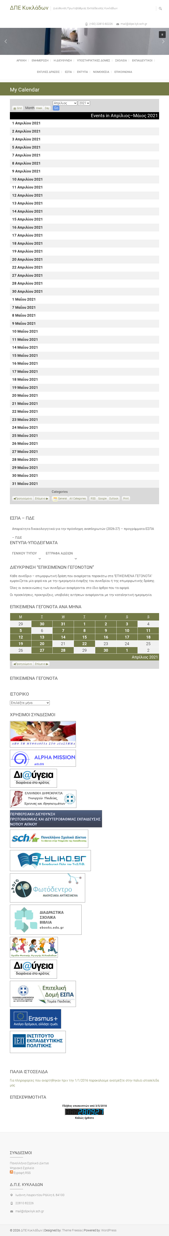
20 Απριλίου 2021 (27, 260)
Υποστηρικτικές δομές (93, 60)
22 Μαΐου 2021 (25, 412)
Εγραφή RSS (22, 1173)
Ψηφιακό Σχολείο (22, 1168)
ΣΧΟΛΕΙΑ (121, 60)
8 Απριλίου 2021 (26, 163)
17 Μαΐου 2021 (25, 372)
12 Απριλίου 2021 (27, 195)
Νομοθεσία (101, 72)
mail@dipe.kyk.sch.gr (134, 23)
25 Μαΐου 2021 (25, 436)
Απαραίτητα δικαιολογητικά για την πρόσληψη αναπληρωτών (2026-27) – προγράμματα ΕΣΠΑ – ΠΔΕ (83, 530)
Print (126, 499)
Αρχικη (21, 60)
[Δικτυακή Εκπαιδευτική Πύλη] (50, 852)
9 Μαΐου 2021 (24, 324)
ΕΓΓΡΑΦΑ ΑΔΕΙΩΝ (59, 553)
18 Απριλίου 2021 (27, 244)
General (62, 498)
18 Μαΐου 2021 (25, 380)
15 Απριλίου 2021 (27, 219)
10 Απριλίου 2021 (27, 179)
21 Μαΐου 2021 (25, 404)
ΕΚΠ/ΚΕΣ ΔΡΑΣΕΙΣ (48, 72)
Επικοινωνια (123, 72)
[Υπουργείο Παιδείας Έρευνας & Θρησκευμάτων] (43, 792)
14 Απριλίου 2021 (27, 211)
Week (39, 108)
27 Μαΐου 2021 (25, 452)
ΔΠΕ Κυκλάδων (29, 8)
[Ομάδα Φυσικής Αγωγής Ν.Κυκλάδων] (34, 939)
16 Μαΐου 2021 (25, 364)
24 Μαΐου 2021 (25, 428)
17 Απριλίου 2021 (27, 235)
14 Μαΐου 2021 (25, 348)
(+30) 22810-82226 (101, 23)
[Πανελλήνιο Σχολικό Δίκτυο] (49, 832)
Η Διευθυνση (63, 60)
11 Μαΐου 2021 (25, 340)
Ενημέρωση (40, 60)
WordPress (108, 1230)
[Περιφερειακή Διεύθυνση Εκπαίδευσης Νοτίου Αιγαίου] (56, 812)
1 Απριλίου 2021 (26, 123)
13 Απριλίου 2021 (27, 203)
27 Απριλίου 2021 (27, 276)
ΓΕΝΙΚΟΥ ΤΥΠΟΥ (24, 553)
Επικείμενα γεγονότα (34, 678)
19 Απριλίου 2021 (27, 251)
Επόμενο (40, 498)
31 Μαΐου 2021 (25, 484)
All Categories (78, 498)
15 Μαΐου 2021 (25, 356)
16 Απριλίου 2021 (27, 228)
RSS (93, 498)
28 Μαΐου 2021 (25, 460)
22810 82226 (24, 1203)
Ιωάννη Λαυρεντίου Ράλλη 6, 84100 (39, 1195)
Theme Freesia (72, 1230)
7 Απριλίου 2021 (26, 155)
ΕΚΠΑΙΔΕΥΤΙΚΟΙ (142, 60)
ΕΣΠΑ (68, 72)
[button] (5, 41)
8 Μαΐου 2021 (24, 316)
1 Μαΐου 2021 (24, 299)
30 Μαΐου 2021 (25, 476)
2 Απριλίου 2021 (26, 131)
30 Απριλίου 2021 (27, 292)
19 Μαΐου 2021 (25, 388)
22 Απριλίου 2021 (27, 267)
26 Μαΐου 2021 (25, 444)
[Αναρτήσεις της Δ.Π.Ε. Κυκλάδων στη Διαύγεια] (33, 771)
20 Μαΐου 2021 (25, 396)
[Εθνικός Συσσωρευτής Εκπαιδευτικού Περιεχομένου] (47, 876)
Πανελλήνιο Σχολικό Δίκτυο (29, 1163)
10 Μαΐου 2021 (25, 332)
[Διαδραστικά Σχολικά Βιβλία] (46, 907)
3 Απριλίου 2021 (26, 139)
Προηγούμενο (23, 498)
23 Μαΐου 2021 (25, 420)
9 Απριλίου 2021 (26, 171)
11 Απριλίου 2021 (27, 187)
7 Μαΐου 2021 (24, 308)
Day (47, 108)
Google (102, 499)
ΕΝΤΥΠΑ (82, 72)
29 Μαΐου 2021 (25, 468)
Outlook (113, 499)
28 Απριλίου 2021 (27, 283)
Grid (19, 109)
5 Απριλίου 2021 (26, 147)
